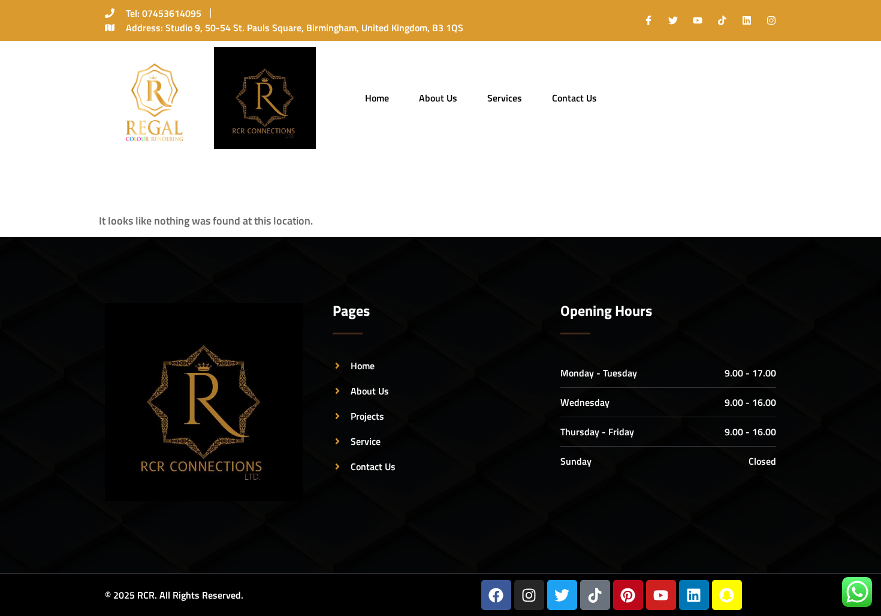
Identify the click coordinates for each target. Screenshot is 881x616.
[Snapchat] (727, 595)
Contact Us (574, 98)
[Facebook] (496, 595)
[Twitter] (673, 20)
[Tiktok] (722, 20)
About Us (438, 98)
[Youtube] (697, 20)
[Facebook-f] (648, 20)
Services (504, 98)
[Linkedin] (747, 20)
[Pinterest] (628, 595)
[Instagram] (771, 20)
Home (377, 98)
